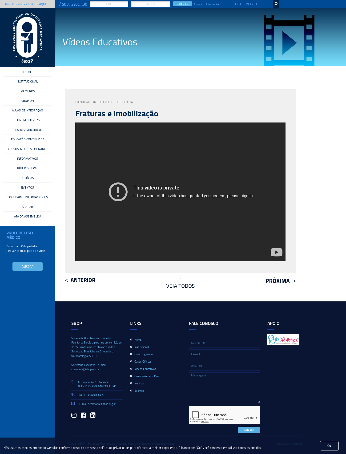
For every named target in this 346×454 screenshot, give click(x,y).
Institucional (27, 81)
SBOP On (27, 101)
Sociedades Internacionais (28, 197)
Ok (329, 445)
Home (27, 72)
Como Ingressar (143, 354)
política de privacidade (114, 447)
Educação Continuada (27, 139)
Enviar (248, 430)
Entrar (183, 4)
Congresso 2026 (28, 120)
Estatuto (27, 207)
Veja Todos (180, 285)
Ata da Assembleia (27, 216)
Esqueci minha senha (206, 4)
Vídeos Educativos (145, 369)
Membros (27, 91)
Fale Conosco (246, 4)
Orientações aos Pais (146, 376)
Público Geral (27, 168)
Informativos (27, 158)
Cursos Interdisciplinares (27, 149)
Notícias (27, 178)
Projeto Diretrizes (27, 129)
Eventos (27, 187)
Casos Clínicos (143, 361)
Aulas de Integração (27, 110)
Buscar (28, 266)
